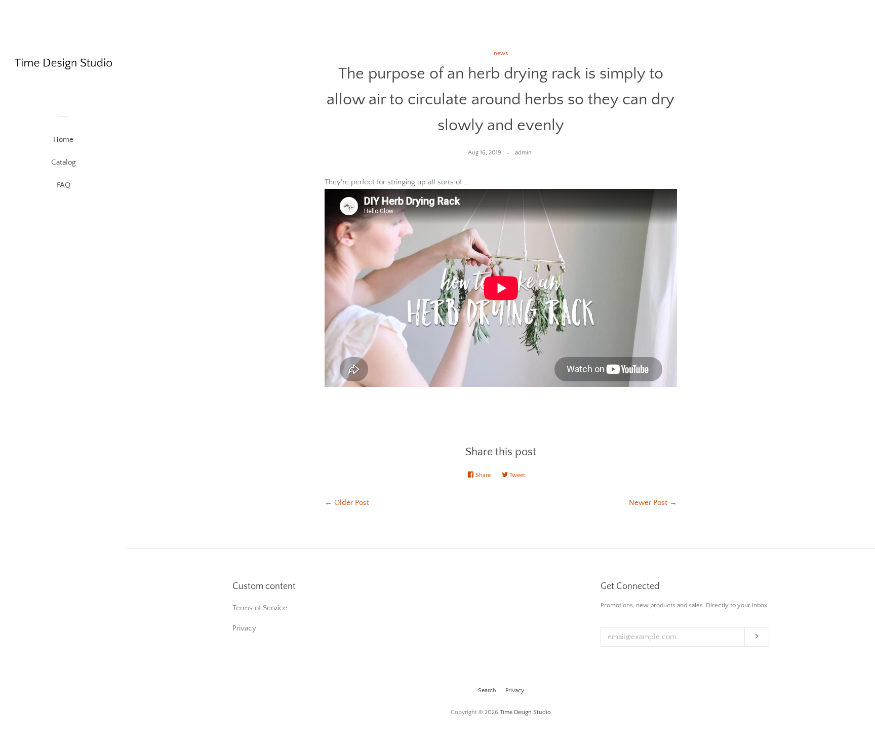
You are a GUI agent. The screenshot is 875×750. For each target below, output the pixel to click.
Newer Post (648, 502)
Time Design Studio (525, 712)
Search (487, 690)
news (501, 53)
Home (63, 139)
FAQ (63, 185)
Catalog (63, 162)
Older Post (351, 502)
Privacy (514, 690)
